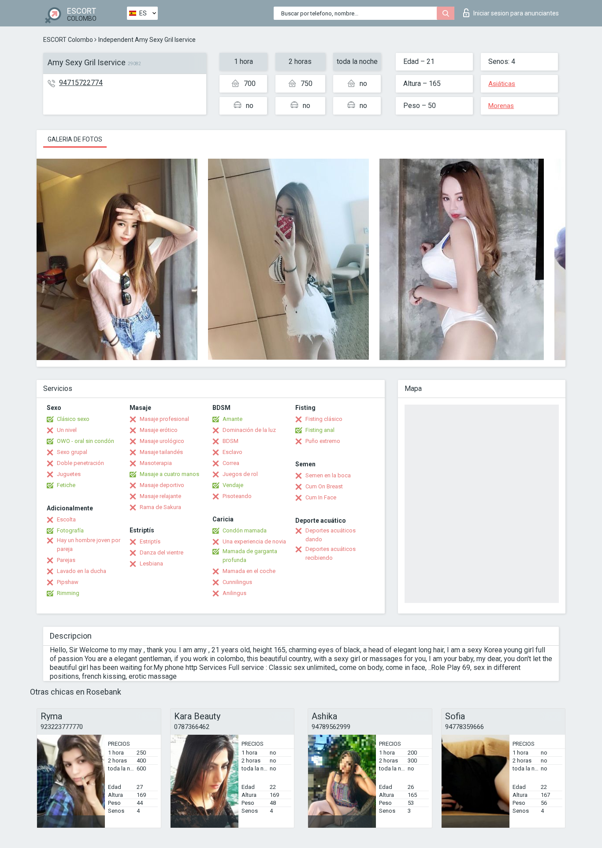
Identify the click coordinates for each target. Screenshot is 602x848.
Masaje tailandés (161, 452)
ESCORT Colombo (68, 39)
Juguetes (69, 474)
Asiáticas (501, 84)
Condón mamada (245, 530)
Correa (231, 463)
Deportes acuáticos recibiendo (330, 553)
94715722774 (81, 82)
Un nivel (67, 430)
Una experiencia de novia (254, 541)
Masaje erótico (159, 430)
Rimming (68, 593)
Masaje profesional (164, 419)
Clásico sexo (73, 419)
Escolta (66, 519)
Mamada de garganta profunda (250, 555)
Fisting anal (319, 430)
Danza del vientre (161, 552)
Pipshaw (67, 582)
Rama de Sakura (160, 507)
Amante (232, 419)
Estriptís (150, 541)
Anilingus (234, 593)
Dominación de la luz (249, 430)
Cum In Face (320, 497)
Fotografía (70, 530)
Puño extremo (322, 441)
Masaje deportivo (162, 485)
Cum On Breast (324, 486)
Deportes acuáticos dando (330, 535)
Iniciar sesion (516, 13)
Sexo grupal (72, 452)
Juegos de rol (240, 474)
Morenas (501, 106)
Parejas (66, 560)
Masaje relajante (160, 496)
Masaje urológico (162, 441)
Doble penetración (80, 463)
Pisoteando (237, 496)
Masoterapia (156, 463)
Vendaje (233, 485)
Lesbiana (151, 563)
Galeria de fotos (75, 139)
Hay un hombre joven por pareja (88, 544)
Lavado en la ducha (81, 571)
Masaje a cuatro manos (169, 474)
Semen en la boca (328, 475)
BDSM (230, 441)
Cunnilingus (237, 582)
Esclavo (232, 452)
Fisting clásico (323, 419)
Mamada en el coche (249, 571)
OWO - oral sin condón (85, 441)
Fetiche (66, 485)
